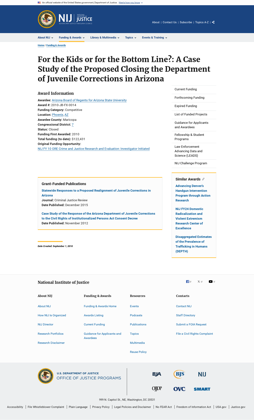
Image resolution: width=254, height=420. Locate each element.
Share (216, 24)
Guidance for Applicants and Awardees (102, 336)
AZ (66, 115)
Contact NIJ (184, 306)
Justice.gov (238, 407)
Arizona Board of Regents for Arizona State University (89, 100)
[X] (201, 284)
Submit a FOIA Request (191, 324)
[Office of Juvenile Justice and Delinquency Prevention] (157, 392)
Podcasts (136, 315)
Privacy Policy (101, 407)
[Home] (75, 19)
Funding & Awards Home (100, 306)
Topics (134, 333)
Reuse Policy (138, 352)
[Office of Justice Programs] (47, 19)
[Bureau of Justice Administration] (156, 377)
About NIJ (44, 306)
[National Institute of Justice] (202, 377)
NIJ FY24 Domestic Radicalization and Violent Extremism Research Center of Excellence (189, 218)
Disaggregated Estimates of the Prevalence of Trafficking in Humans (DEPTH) (194, 244)
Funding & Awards (56, 45)
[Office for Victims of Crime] (179, 391)
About (156, 22)
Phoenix (57, 115)
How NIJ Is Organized (52, 315)
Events (134, 306)
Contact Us (170, 22)
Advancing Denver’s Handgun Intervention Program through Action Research (193, 193)
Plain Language (78, 407)
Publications (138, 324)
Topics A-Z (202, 22)
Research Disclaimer (51, 343)
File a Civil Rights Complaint (194, 333)
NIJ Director (45, 324)
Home (41, 45)
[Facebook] (190, 284)
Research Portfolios (50, 333)
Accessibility (15, 407)
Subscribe (186, 22)
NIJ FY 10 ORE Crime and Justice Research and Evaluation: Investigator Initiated (94, 149)
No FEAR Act (164, 407)
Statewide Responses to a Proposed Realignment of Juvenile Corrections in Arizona (96, 193)
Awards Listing (93, 315)
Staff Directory (185, 315)
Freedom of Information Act (193, 407)
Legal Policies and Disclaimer (132, 407)
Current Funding (94, 324)
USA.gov (221, 407)
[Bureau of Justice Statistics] (179, 379)
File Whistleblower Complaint (46, 407)
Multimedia (137, 343)
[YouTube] (212, 284)
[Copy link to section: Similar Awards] (202, 179)
